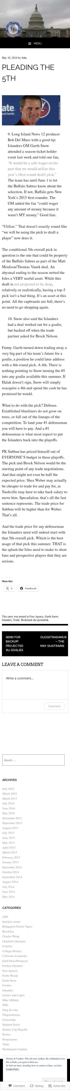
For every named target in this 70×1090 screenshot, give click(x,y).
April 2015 (9, 847)
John (24, 57)
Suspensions (9, 1039)
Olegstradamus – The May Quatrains (53, 641)
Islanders (7, 620)
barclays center (11, 921)
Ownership (9, 1020)
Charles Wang (10, 936)
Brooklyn (8, 931)
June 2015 (8, 838)
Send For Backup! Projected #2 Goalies (14, 643)
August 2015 (10, 828)
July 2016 (8, 803)
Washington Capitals (14, 1049)
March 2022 (9, 793)
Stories (6, 1034)
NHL (5, 1005)
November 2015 (12, 818)
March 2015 (9, 852)
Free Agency (36, 616)
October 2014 (10, 872)
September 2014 (12, 877)
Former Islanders (12, 965)
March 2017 (9, 798)
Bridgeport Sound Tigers (17, 926)
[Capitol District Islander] (35, 36)
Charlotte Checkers (13, 941)
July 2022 (8, 789)
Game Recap (10, 975)
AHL (5, 916)
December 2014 (12, 867)
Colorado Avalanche (14, 956)
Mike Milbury (10, 1000)
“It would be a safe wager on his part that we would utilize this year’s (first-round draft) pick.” (33, 168)
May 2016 (8, 813)
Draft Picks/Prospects (15, 961)
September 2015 (12, 823)
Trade (16, 620)
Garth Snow (51, 616)
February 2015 (11, 857)
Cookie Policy (12, 1068)
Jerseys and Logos (13, 995)
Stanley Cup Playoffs (14, 1029)
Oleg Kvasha (10, 1010)
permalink (42, 620)
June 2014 (8, 891)
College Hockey (12, 951)
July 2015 (8, 833)
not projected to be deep (33, 284)
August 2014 (10, 882)
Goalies (6, 985)
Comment (54, 706)
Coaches (7, 946)
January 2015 (10, 862)
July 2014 (8, 887)
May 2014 (8, 896)
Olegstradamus (11, 1015)
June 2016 (8, 808)
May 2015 (8, 842)
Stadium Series (11, 1024)
